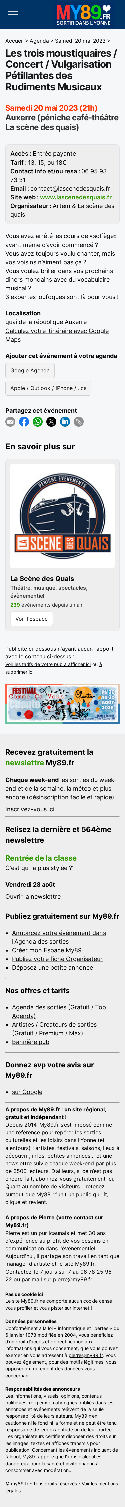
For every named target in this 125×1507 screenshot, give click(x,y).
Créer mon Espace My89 (47, 950)
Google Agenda (30, 370)
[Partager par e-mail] (10, 422)
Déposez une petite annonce (52, 967)
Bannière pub (30, 1041)
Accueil (14, 41)
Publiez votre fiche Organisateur (57, 958)
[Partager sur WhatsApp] (38, 422)
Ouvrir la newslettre (33, 896)
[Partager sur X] (51, 422)
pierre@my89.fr (72, 1279)
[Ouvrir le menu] (13, 14)
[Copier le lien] (79, 422)
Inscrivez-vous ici (29, 809)
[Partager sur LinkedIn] (65, 422)
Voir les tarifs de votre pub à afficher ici (48, 664)
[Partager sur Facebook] (24, 422)
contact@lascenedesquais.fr (70, 188)
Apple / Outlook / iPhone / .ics (48, 388)
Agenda (39, 41)
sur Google (27, 1091)
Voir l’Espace (31, 618)
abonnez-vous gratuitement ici (74, 1178)
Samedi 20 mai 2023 (80, 41)
